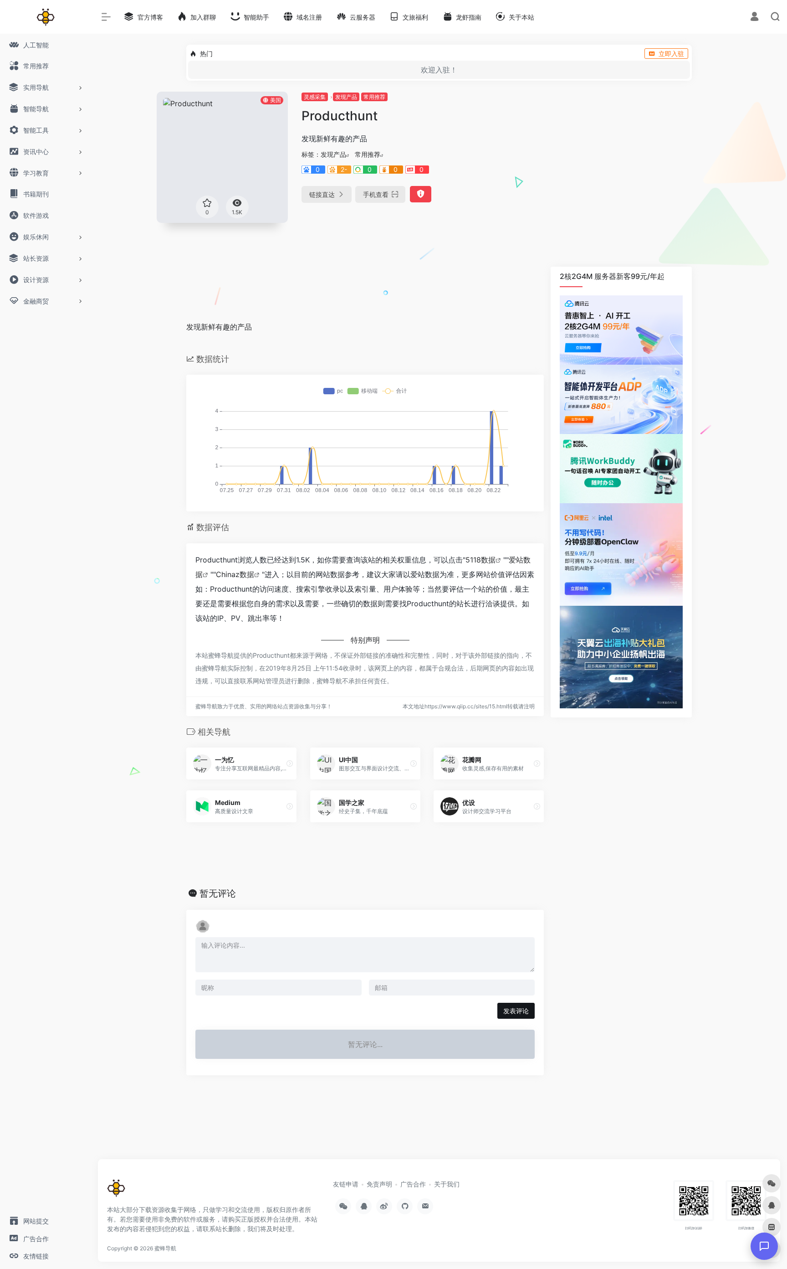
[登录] (754, 17)
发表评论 (516, 1011)
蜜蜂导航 (165, 1248)
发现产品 (346, 96)
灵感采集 (315, 96)
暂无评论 (217, 893)
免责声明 (379, 1184)
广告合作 (413, 1184)
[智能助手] (764, 1246)
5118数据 (480, 559)
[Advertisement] (610, 149)
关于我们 (447, 1184)
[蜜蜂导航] (116, 1191)
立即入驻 (671, 53)
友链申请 (345, 1184)
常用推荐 (374, 96)
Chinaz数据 (235, 574)
